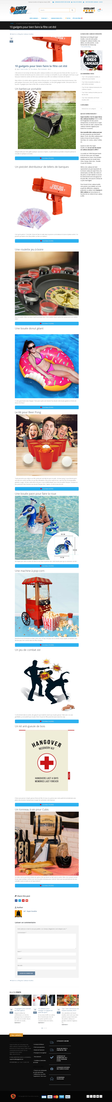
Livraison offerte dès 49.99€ (62, 2)
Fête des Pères (77, 18)
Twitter (19, 900)
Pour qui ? (44, 18)
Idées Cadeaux (34, 18)
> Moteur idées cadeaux (91, 2)
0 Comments (43, 69)
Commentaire (22, 932)
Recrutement (37, 1056)
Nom (19, 951)
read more (17, 1022)
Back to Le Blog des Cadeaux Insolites (22, 34)
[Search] (72, 10)
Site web (20, 965)
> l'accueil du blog (85, 46)
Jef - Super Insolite (23, 69)
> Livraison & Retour (38, 1044)
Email (27, 900)
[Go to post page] (20, 1000)
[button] (42, 1028)
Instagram (101, 1096)
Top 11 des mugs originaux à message (69, 1009)
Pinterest (23, 900)
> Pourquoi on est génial (39, 1053)
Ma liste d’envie (77, 2)
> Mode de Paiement (38, 1050)
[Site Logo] (20, 10)
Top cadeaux (34, 69)
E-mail (20, 958)
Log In (100, 2)
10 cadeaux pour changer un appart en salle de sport (21, 1010)
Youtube (97, 1096)
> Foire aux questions (39, 1047)
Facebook (16, 900)
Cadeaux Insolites (56, 18)
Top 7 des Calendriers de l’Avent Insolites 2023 (46, 1009)
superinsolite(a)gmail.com (16, 1059)
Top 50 (68, 18)
